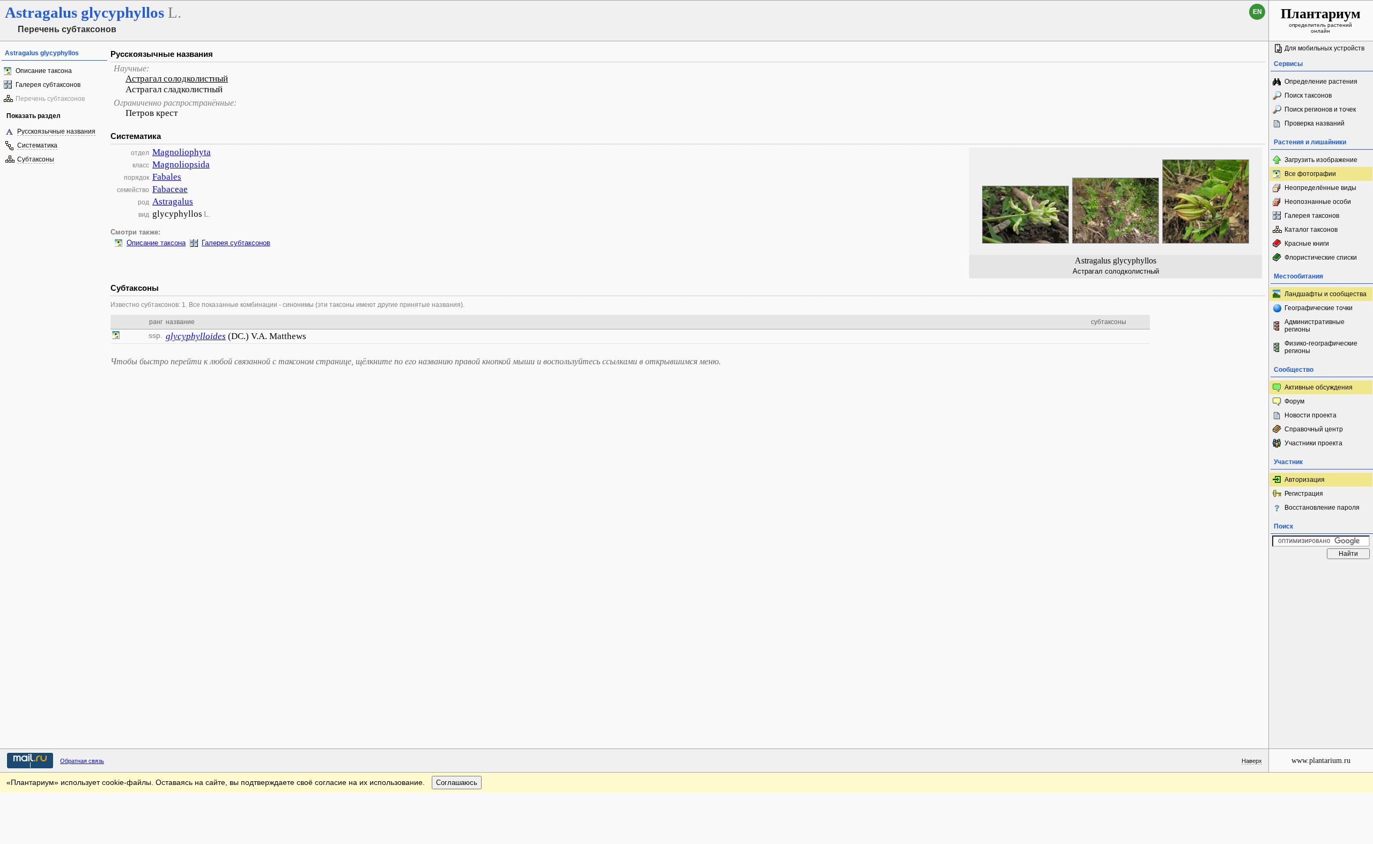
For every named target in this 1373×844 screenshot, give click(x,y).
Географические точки (1319, 308)
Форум (1294, 401)
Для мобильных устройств (1324, 48)
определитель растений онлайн (1321, 20)
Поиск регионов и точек (1320, 109)
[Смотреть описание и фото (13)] (116, 336)
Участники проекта (1313, 443)
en (1257, 12)
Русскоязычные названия (56, 131)
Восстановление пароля (1322, 507)
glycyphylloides (196, 336)
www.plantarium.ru (1320, 761)
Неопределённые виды (1320, 188)
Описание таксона (44, 71)
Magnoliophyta (181, 152)
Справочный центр (1314, 429)
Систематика (37, 145)
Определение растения (1321, 81)
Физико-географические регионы (1321, 347)
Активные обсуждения (1319, 387)
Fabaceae (170, 189)
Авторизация (1305, 479)
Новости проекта (1311, 415)
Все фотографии (1310, 174)
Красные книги (1307, 243)
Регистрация (1304, 493)
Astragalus (172, 201)
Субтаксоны (35, 159)
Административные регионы (1315, 325)
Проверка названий (1315, 123)
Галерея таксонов (1312, 215)
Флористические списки (1321, 257)
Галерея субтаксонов (48, 85)
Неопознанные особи (1318, 202)
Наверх (1252, 761)
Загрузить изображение (1321, 160)
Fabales (166, 177)
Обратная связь (82, 761)
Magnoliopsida (181, 164)
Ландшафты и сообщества (1326, 294)
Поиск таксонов (1308, 95)
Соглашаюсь (456, 783)
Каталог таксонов (1311, 229)
